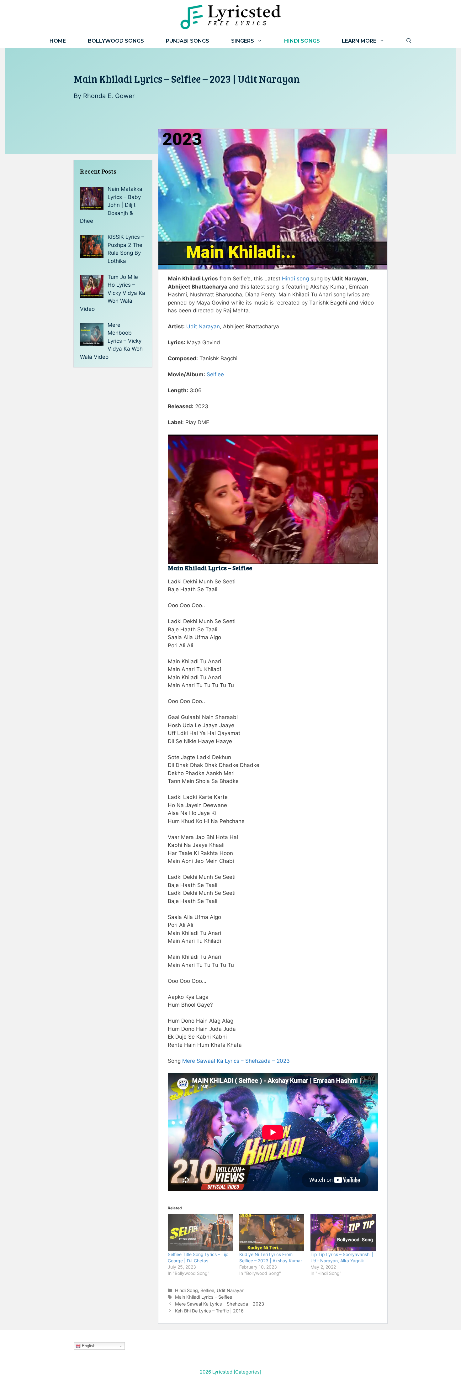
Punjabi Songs (187, 41)
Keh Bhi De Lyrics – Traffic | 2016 (209, 1310)
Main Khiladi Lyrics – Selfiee (203, 1297)
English (88, 1345)
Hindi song (295, 278)
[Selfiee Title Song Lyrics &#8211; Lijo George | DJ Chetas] (200, 1232)
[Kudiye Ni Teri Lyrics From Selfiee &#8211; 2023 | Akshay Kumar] (272, 1232)
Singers (242, 41)
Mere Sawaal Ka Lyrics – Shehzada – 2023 (236, 1061)
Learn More (359, 41)
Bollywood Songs (116, 41)
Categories (247, 1372)
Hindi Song (186, 1290)
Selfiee (215, 374)
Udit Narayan (203, 326)
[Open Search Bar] (408, 41)
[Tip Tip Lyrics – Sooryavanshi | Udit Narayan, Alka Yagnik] (343, 1232)
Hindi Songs (302, 41)
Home (58, 41)
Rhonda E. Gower (109, 96)
